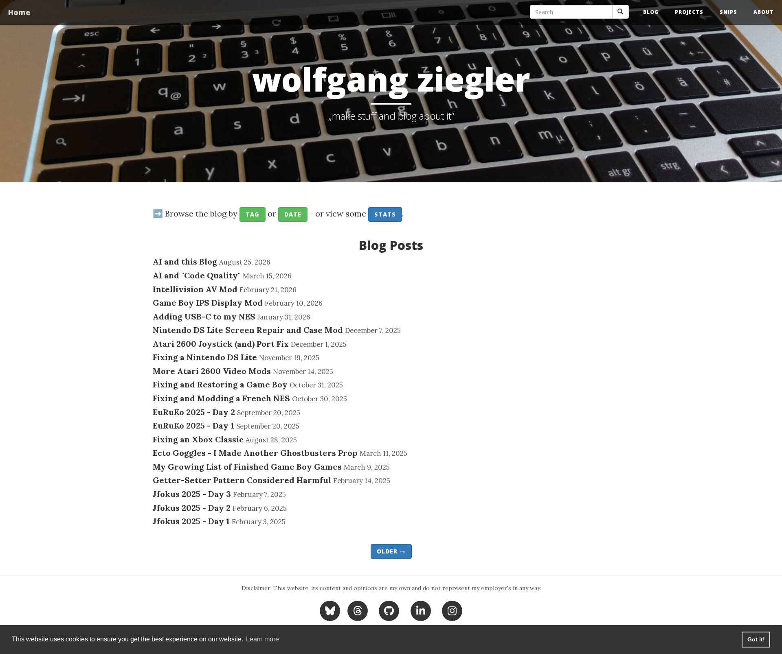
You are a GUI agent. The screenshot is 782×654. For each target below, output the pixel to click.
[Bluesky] (331, 610)
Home (19, 12)
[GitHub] (389, 610)
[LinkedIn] (420, 610)
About (763, 12)
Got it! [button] (756, 639)
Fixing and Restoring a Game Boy (220, 384)
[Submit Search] (620, 12)
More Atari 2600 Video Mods (212, 371)
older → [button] (391, 551)
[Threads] (357, 610)
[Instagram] (452, 610)
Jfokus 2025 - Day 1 (191, 521)
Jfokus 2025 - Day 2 (192, 508)
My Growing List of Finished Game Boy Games (247, 467)
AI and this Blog (185, 261)
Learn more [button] (262, 639)
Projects (689, 12)
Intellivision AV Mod (195, 289)
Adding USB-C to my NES (204, 316)
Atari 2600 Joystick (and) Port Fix (221, 344)
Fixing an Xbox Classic (198, 439)
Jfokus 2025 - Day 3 (192, 494)
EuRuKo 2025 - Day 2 (194, 412)
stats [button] (385, 214)
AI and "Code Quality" (197, 275)
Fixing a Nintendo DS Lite (205, 357)
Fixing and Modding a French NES (221, 398)
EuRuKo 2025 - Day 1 (193, 425)
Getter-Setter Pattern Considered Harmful (242, 480)
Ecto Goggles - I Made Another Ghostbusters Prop (255, 453)
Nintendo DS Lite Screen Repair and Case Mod (248, 330)
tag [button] (252, 214)
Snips (728, 12)
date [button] (292, 214)
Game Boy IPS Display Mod (208, 302)
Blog (651, 12)
